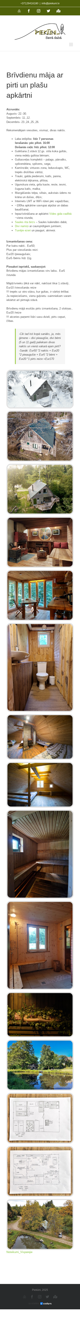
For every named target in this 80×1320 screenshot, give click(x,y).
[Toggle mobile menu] (71, 44)
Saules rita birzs (25, 222)
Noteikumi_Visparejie (19, 1252)
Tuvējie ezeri (23, 230)
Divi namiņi (22, 226)
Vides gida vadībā (60, 213)
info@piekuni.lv (51, 3)
